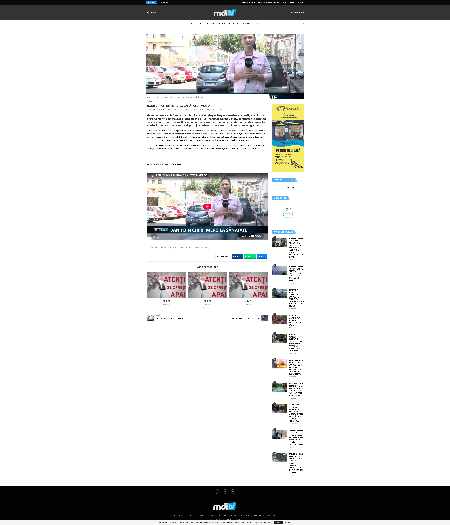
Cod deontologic (213, 515)
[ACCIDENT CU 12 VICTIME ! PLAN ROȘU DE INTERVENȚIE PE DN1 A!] (279, 319)
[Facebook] (147, 12)
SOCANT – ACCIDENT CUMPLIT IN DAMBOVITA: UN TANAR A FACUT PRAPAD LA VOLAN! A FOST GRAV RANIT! (295, 343)
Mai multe (289, 522)
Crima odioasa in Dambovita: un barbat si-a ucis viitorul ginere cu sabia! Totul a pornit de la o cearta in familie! (296, 437)
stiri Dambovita (185, 248)
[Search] (303, 24)
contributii (153, 248)
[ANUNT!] (166, 285)
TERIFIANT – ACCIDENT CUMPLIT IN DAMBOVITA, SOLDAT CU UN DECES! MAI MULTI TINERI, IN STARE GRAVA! (296, 298)
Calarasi (261, 2)
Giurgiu (269, 2)
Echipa (189, 515)
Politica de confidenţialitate (252, 515)
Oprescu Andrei (158, 109)
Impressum (271, 515)
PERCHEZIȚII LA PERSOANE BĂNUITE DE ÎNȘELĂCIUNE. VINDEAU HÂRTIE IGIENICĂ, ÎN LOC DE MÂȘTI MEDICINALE (296, 413)
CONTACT (247, 24)
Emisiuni (210, 24)
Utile (235, 24)
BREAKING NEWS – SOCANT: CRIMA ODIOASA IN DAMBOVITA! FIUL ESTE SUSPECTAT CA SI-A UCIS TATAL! (296, 273)
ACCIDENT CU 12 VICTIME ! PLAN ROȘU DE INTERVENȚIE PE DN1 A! (296, 320)
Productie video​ (230, 515)
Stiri (191, 24)
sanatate (173, 248)
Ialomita (277, 2)
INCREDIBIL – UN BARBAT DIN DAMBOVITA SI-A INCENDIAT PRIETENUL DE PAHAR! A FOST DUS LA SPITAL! (296, 367)
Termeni (199, 515)
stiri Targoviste (201, 248)
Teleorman (300, 2)
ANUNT (248, 301)
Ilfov (284, 2)
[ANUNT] (248, 285)
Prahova (291, 2)
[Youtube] (151, 12)
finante (163, 248)
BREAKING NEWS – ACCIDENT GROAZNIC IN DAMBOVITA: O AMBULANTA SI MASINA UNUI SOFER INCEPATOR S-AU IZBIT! (296, 248)
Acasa (149, 97)
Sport (200, 24)
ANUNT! (166, 2)
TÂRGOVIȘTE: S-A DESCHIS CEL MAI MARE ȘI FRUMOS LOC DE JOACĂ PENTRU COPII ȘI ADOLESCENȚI (296, 389)
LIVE (257, 24)
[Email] (154, 12)
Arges (254, 2)
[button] (159, 2)
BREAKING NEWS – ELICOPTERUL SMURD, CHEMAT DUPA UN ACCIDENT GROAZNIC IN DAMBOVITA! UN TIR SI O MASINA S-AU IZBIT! (296, 463)
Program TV (224, 24)
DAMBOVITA (246, 2)
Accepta (279, 522)
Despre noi (178, 515)
